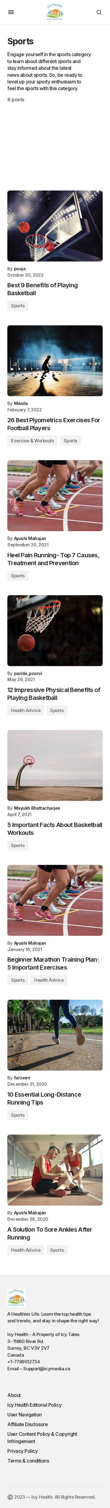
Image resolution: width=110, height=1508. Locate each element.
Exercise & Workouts (32, 441)
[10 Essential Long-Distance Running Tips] (55, 1035)
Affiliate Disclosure (27, 1424)
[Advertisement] (55, 138)
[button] (11, 12)
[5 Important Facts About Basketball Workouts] (55, 765)
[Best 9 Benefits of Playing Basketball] (55, 226)
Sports (17, 306)
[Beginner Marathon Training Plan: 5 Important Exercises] (55, 900)
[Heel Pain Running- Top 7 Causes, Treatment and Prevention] (55, 495)
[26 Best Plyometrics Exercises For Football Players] (55, 360)
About (14, 1395)
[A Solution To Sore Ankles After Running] (55, 1170)
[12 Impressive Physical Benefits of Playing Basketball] (55, 630)
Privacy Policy (22, 1451)
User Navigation (24, 1415)
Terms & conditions (28, 1461)
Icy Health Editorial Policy (34, 1405)
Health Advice (25, 710)
